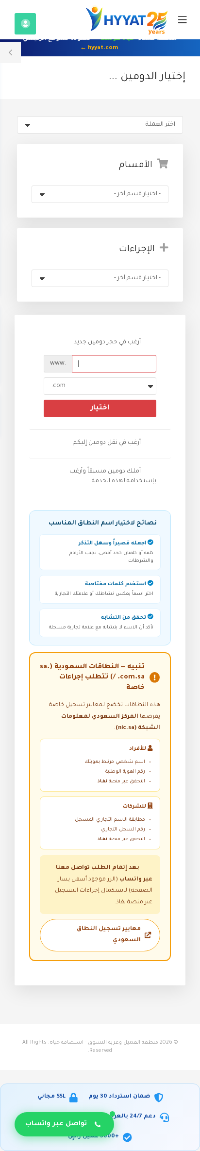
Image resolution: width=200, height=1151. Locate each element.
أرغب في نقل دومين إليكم (107, 443)
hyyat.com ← (99, 48)
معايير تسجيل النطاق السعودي (109, 935)
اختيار (100, 408)
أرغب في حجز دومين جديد (107, 342)
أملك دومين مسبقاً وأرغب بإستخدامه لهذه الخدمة (112, 476)
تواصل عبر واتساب (56, 1124)
